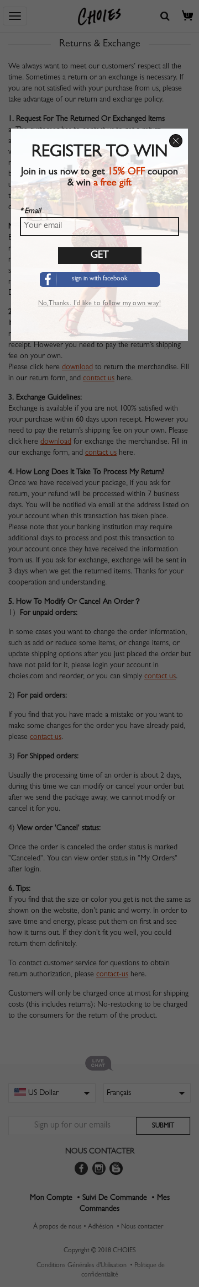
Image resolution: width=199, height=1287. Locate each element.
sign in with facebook (100, 279)
